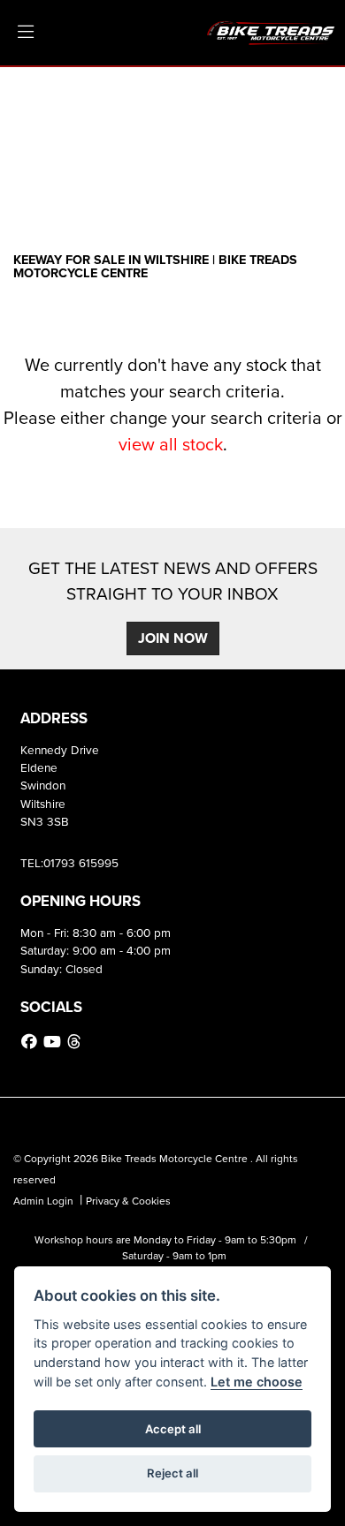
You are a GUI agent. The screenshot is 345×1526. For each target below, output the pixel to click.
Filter (286, 96)
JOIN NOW (173, 638)
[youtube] (54, 1042)
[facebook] (31, 1042)
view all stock (171, 444)
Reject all (172, 1473)
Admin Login (43, 1201)
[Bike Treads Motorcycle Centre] (271, 31)
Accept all (173, 1429)
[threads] (76, 1042)
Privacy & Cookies (128, 1201)
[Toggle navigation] (25, 32)
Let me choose (257, 1381)
